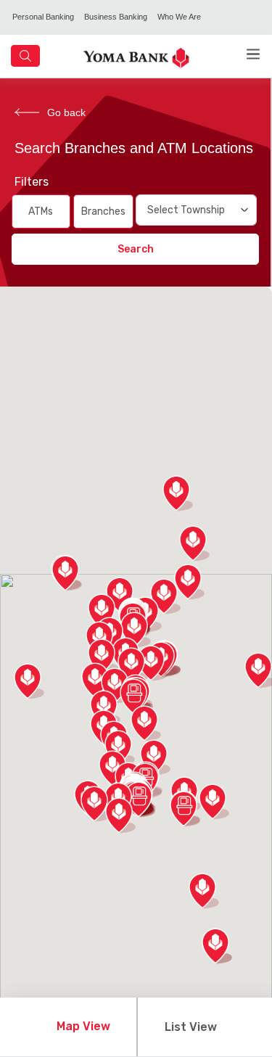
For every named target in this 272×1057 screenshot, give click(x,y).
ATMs (40, 211)
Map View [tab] (83, 1026)
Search (136, 249)
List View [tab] (191, 1027)
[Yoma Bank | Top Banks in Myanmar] (136, 57)
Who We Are (179, 16)
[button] (135, 696)
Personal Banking (43, 16)
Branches (103, 211)
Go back (66, 112)
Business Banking (115, 16)
